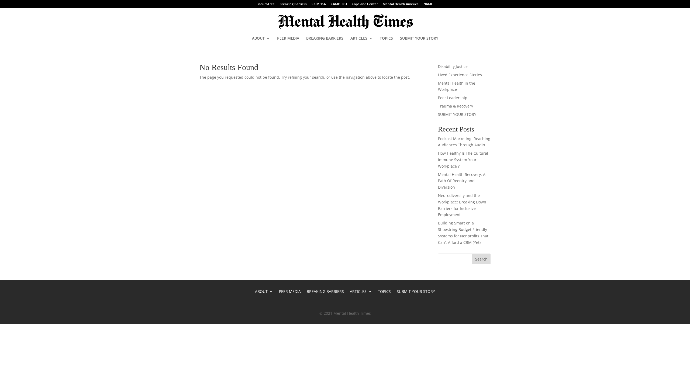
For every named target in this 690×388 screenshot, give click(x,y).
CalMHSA (319, 4)
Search (481, 259)
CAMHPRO (339, 4)
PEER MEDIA (288, 38)
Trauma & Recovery (455, 106)
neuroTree (266, 4)
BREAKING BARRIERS (324, 38)
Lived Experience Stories (460, 74)
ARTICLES (358, 38)
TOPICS (386, 38)
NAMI (427, 4)
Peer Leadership (452, 97)
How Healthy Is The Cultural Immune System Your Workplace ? (463, 160)
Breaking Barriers (293, 4)
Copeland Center (365, 4)
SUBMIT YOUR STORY (419, 38)
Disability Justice (453, 66)
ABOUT (258, 38)
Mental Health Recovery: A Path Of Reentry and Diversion (461, 181)
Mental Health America (401, 4)
